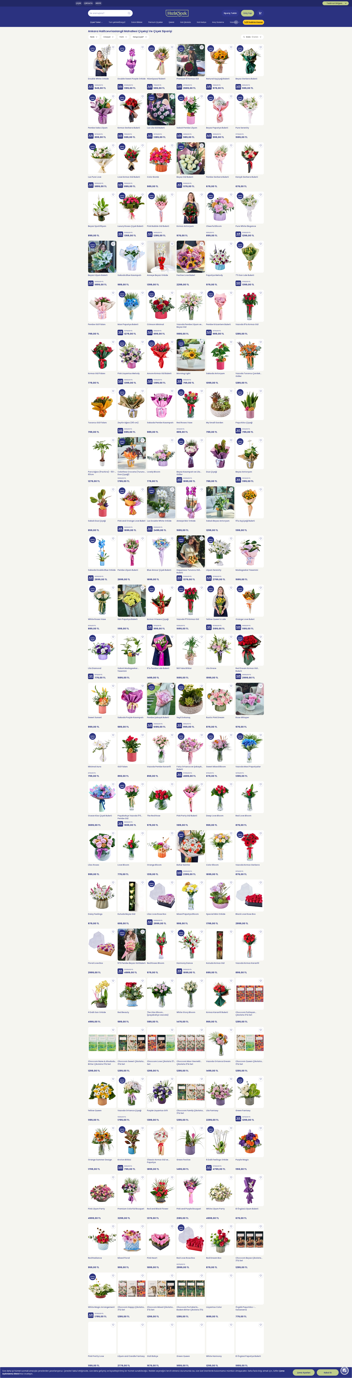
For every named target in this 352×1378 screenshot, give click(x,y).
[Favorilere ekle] (113, 47)
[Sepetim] (260, 13)
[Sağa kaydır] (236, 22)
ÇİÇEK (78, 3)
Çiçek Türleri (95, 22)
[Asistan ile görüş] (344, 1370)
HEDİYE (98, 3)
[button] (110, 13)
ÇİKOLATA (88, 3)
